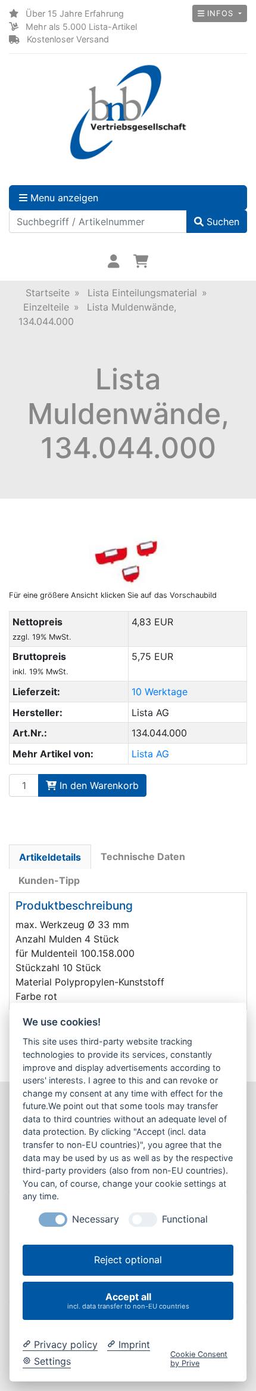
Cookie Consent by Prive (198, 1359)
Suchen (221, 222)
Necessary (95, 1219)
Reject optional (128, 1260)
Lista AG (150, 754)
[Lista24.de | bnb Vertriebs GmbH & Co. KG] (128, 112)
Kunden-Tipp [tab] (49, 880)
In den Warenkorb (98, 785)
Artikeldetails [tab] (50, 857)
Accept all (128, 1300)
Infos (220, 13)
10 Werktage (160, 692)
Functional (185, 1219)
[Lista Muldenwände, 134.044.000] (128, 562)
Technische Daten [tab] (143, 856)
